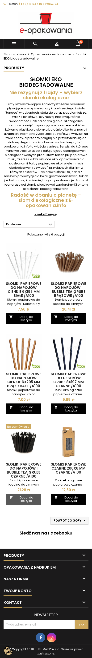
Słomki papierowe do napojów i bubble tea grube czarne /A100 (23, 470)
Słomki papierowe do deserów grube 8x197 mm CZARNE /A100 (68, 379)
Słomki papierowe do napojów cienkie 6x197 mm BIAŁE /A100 (23, 289)
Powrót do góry (70, 520)
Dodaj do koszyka (21, 318)
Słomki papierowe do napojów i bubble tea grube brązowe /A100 (68, 289)
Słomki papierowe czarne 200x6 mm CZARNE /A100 (68, 468)
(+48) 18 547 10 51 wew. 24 (38, 4)
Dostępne (29, 224)
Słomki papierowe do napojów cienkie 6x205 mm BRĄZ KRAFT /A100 (23, 379)
